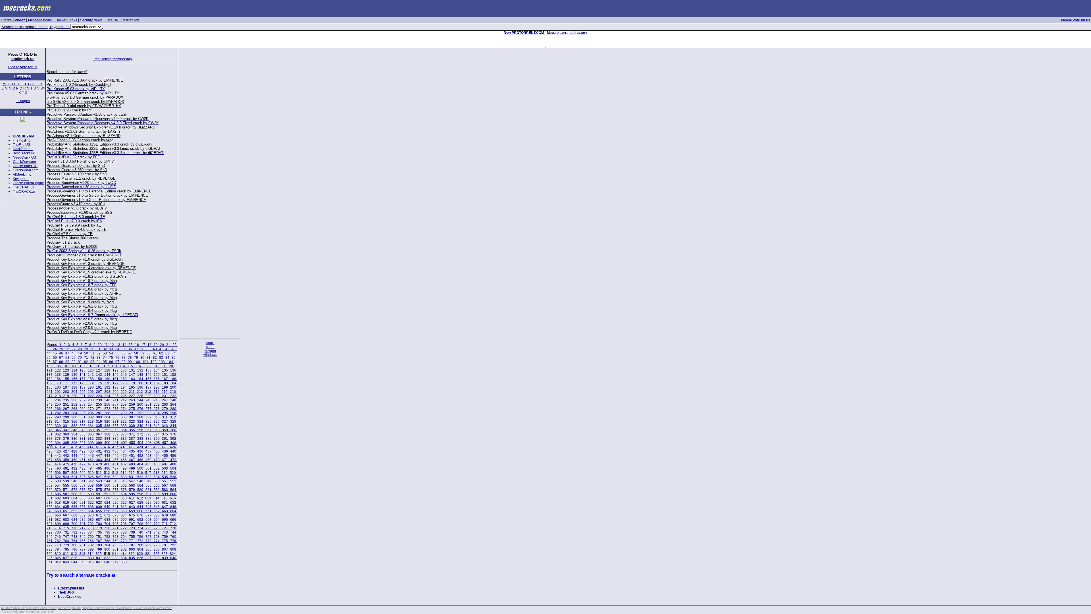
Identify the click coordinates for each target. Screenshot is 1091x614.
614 (156, 498)
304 (107, 417)
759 (165, 537)
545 (115, 481)
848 (107, 562)
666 (58, 515)
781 (83, 545)
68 (67, 358)
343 (165, 426)
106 (58, 366)
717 (83, 528)
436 (140, 451)
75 (111, 358)
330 (58, 426)
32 (105, 349)
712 (173, 524)
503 (165, 468)
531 (132, 477)
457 (50, 460)
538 (58, 481)
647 (165, 507)
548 (140, 481)
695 (165, 520)
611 (132, 498)
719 (99, 528)
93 (92, 362)
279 (165, 409)
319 (99, 422)
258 (124, 404)
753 (115, 537)
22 (174, 345)
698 (58, 524)
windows (210, 355)
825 (50, 558)
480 (107, 464)
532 (140, 477)
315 (66, 422)
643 (132, 507)
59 (142, 353)
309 (148, 417)
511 (99, 473)
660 (140, 511)
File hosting (22, 140)
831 (99, 558)
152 (173, 375)
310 (157, 417)
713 (50, 528)
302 (91, 417)
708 (140, 524)
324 (140, 422)
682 (58, 520)
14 (124, 345)
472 (173, 460)
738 (124, 532)
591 (99, 494)
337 (115, 426)
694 (157, 520)
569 (50, 490)
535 (165, 477)
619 (66, 503)
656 (107, 511)
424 (173, 447)
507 (66, 473)
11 (106, 345)
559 (99, 486)
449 (115, 456)
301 (83, 417)
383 (99, 439)
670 (91, 515)
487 (165, 464)
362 (58, 434)
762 (58, 541)
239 (99, 400)
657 (115, 511)
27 (74, 349)
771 (132, 541)
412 (74, 447)
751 (99, 537)
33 (111, 349)
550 (157, 481)
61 (155, 353)
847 (99, 562)
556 (74, 486)
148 (140, 375)
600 (173, 494)
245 (148, 400)
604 (74, 498)
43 (174, 349)
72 (92, 358)
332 (74, 426)
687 (99, 520)
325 (148, 422)
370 (124, 434)
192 (107, 387)
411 (66, 447)
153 (50, 379)
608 (107, 498)
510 (91, 473)
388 (140, 439)
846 (91, 562)
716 (74, 528)
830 (91, 558)
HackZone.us (23, 149)
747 (66, 537)
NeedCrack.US (24, 157)
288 (107, 413)
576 (107, 490)
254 (91, 404)
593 (115, 494)
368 (107, 434)
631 (165, 503)
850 (124, 562)
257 (115, 404)
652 (74, 511)
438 (157, 451)
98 (124, 362)
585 (50, 494)
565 (148, 486)
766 (91, 541)
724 (140, 528)
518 (156, 473)
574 (91, 490)
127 (99, 370)
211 (132, 392)
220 (74, 396)
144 (107, 375)
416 (107, 447)
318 (91, 422)
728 (173, 528)
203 (66, 392)
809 (50, 554)
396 (74, 443)
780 (74, 545)
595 (132, 494)
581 (148, 490)
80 (142, 358)
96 (111, 362)
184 (173, 383)
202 (58, 392)
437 (148, 451)
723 (132, 528)
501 (148, 468)
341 (148, 426)
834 (124, 558)
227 (132, 396)
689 (115, 520)
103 (162, 362)
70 (80, 358)
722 (124, 528)
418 (123, 447)
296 (173, 413)
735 (99, 532)
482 (124, 464)
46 (61, 353)
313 (50, 422)
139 (66, 375)
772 (140, 541)
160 (107, 379)
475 (66, 464)
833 (115, 558)
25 (61, 349)
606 (91, 498)
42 (167, 349)
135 (165, 370)
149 (148, 375)
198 (157, 387)
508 (74, 473)
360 (173, 430)
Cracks (6, 20)
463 (99, 460)
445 (83, 456)
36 (130, 349)
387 (132, 439)
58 (136, 353)
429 (83, 451)
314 (58, 422)
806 (157, 549)
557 (83, 486)
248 (173, 400)
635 (66, 507)
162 (124, 379)
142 (91, 375)
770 (124, 541)
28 (80, 349)
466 (124, 460)
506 (58, 473)
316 (74, 422)
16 (137, 345)
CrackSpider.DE (25, 166)
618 (58, 503)
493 (83, 468)
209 (115, 392)
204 (74, 392)
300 (74, 417)
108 (74, 366)
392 (173, 439)
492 (74, 468)
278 (157, 409)
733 (83, 532)
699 (66, 524)
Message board (40, 20)
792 (173, 545)
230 (157, 396)
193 (115, 387)
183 (165, 383)
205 (83, 392)
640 (107, 507)
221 (83, 396)
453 (148, 456)
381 (83, 439)
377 (50, 439)
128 (107, 370)
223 (99, 396)
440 (173, 451)
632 (173, 503)
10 (100, 345)
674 (124, 515)
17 (143, 345)
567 (165, 486)
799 (99, 549)
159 (99, 379)
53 (105, 353)
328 (173, 422)
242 (124, 400)
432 (107, 451)
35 (124, 349)
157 (83, 379)
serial (210, 347)
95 (105, 362)
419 (132, 447)
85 (174, 358)
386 (124, 439)
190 (91, 387)
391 (165, 439)
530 (124, 477)
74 (105, 358)
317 (83, 422)
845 (83, 562)
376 (173, 434)
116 (138, 366)
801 (115, 549)
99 (130, 362)
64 (174, 353)
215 (165, 392)
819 (132, 554)
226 (124, 396)
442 (58, 456)
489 (50, 468)
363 (66, 434)
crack (210, 343)
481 (115, 464)
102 (154, 362)
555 (66, 486)
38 (142, 349)
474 (58, 464)
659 (132, 511)
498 (124, 468)
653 (83, 511)
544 (107, 481)
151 (165, 375)
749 (83, 537)
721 (115, 528)
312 (173, 417)
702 (91, 524)
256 (107, 404)
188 (74, 387)
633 (50, 507)
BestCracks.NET (25, 153)
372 (140, 434)
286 (91, 413)
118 (154, 366)
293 (148, 413)
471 (165, 460)
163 (132, 379)
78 (130, 358)
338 (124, 426)
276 (140, 409)
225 (115, 396)
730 (58, 532)
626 (124, 503)
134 (157, 370)
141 (83, 375)
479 (99, 464)
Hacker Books (66, 20)
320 (107, 422)
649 (50, 511)
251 (66, 404)
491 (66, 468)
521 (50, 477)
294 (157, 413)
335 (99, 426)
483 (132, 464)
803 (132, 549)
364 (74, 434)
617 (50, 503)
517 (148, 473)
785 (115, 545)
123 (66, 370)
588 (74, 494)
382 (91, 439)
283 (66, 413)
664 (173, 511)
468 (140, 460)
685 (83, 520)
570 (58, 490)
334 (91, 426)
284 (74, 413)
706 (124, 524)
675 (132, 515)
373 (148, 434)
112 (106, 366)
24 (55, 349)
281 (50, 413)
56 (124, 353)
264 (173, 404)
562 (124, 486)
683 (66, 520)
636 (74, 507)
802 (124, 549)
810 (58, 554)
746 (58, 537)
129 (115, 370)
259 (132, 404)
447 (99, 456)
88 (61, 362)
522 (58, 477)
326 (157, 422)
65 (49, 358)
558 (91, 486)
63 (167, 353)
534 (157, 477)
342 (157, 426)
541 (83, 481)
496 (107, 468)
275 (132, 409)
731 (66, 532)
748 (74, 537)
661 (148, 511)
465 (115, 460)
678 (157, 515)
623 (99, 503)
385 (115, 439)
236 (74, 400)
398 (91, 443)
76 (117, 358)
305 (115, 417)
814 (90, 554)
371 (132, 434)
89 (67, 362)
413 (82, 447)
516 (140, 473)
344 (173, 426)
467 (132, 460)
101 (145, 362)
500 (140, 468)
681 (50, 520)
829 (83, 558)
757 (148, 537)
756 (140, 537)
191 (99, 387)
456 (173, 456)
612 (140, 498)
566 (157, 486)
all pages (23, 101)
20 (162, 345)
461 (83, 460)
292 (140, 413)
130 (124, 370)
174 (91, 383)
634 (58, 507)
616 (173, 498)
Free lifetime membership (112, 59)
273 (115, 409)
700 (74, 524)
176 (107, 383)
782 (91, 545)
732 (74, 532)
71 (86, 358)
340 (140, 426)
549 (148, 481)
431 (99, 451)
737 (115, 532)
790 (157, 545)
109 (83, 366)
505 (50, 473)
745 (50, 537)
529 (115, 477)
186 (58, 387)
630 (157, 503)
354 (124, 430)
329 (50, 426)
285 (83, 413)
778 (58, 545)
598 (157, 494)
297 (50, 417)
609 (115, 498)
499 (132, 468)
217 (50, 396)
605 (83, 498)
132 (140, 370)
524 (74, 477)
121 (50, 370)
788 (140, 545)
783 (99, 545)
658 (124, 511)
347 (66, 430)
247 (165, 400)
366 (91, 434)
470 (157, 460)
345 (50, 430)
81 (149, 358)
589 (83, 494)
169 (50, 383)
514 (123, 473)
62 (161, 353)
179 (132, 383)
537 (50, 481)
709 (148, 524)
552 (173, 481)
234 (58, 400)
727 (165, 528)
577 (115, 490)
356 (140, 430)
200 (173, 387)
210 (124, 392)
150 (157, 375)
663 (165, 511)
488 (173, 464)
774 (157, 541)
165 (148, 379)
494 (91, 468)
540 (74, 481)
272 (107, 409)
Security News (91, 20)
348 (74, 430)
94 (99, 362)
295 (165, 413)
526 (91, 477)
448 (107, 456)
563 (132, 486)
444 (74, 456)
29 (86, 349)
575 (99, 490)
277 (148, 409)
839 (165, 558)
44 (49, 353)
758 (157, 537)
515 (132, 473)
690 (124, 520)
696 (173, 520)
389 (148, 439)
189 (83, 387)
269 (83, 409)
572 (74, 490)
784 (107, 545)
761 (50, 541)
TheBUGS (66, 592)
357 (148, 430)
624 (107, 503)
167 (165, 379)
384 (107, 439)
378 (58, 439)
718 (91, 528)
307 (132, 417)
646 (157, 507)
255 (99, 404)
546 (124, 481)
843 (66, 562)
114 (122, 366)
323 (132, 422)
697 (50, 524)
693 (148, 520)
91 (80, 362)
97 (117, 362)
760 (173, 537)
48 (74, 353)
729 (50, 532)
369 (115, 434)
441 (50, 456)
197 (148, 387)
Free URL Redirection (122, 20)
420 (140, 447)
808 (173, 549)
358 (157, 430)
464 (107, 460)
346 (58, 430)
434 (124, 451)
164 (140, 379)
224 (107, 396)
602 (58, 498)
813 (82, 554)
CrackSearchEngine (28, 183)
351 (99, 430)
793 (50, 549)
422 (156, 447)
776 (173, 541)
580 (140, 490)
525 (83, 477)
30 (92, 349)
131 (132, 370)
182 (157, 383)
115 (130, 366)
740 (140, 532)
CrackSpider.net (71, 588)
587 (66, 494)
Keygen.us (21, 179)
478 (91, 464)
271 (99, 409)
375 (165, 434)
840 (173, 558)
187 (66, 387)
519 (165, 473)
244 (140, 400)
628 (140, 503)
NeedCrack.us (69, 597)
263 (165, 404)
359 (165, 430)
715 (66, 528)
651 (66, 511)
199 (165, 387)
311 (165, 417)
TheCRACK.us (24, 192)
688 (107, 520)
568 (173, 486)
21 (168, 345)
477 (83, 464)
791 (165, 545)
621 (83, 503)
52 (99, 353)
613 (148, 498)
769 (115, 541)
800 (107, 549)
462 (91, 460)
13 (118, 345)
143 (99, 375)
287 (99, 413)
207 (99, 392)
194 (124, 387)
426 (58, 451)
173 (83, 383)
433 (115, 451)
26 (67, 349)
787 (132, 545)
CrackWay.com (24, 162)
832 (107, 558)
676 (140, 515)
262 (157, 404)
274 (124, 409)
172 (74, 383)
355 (132, 430)
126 (91, 370)
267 (66, 409)
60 (149, 353)
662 (157, 511)
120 (170, 366)
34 (117, 349)
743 (165, 532)
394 (58, 443)
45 (55, 353)
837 (148, 558)
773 (148, 541)
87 (55, 362)
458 (58, 460)
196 (140, 387)
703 (99, 524)
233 (50, 400)
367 (99, 434)
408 (173, 443)
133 (148, 370)
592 (107, 494)
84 (167, 358)
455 (165, 456)
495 (99, 468)
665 (50, 515)
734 (91, 532)
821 (148, 554)
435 (132, 451)
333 (83, 426)
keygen (210, 351)
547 (132, 481)
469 (148, 460)
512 (107, 473)
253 (83, 404)
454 (157, 456)
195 (132, 387)
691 (132, 520)
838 (157, 558)
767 (99, 541)
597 (148, 494)
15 (131, 345)
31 (99, 349)
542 (91, 481)
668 (74, 515)
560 (107, 486)
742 (157, 532)
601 (50, 498)
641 (115, 507)
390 (157, 439)
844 (74, 562)
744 (173, 532)
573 (83, 490)
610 (124, 498)
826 (58, 558)
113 (114, 366)
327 (165, 422)
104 (170, 362)
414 (90, 447)
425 (50, 451)
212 (140, 392)
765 (83, 541)
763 (66, 541)
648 (173, 507)
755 (132, 537)
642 (124, 507)
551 (165, 481)
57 (130, 353)
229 (148, 396)
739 (132, 532)
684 (74, 520)
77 (124, 358)
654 (91, 511)
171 (66, 383)
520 (173, 473)
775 (165, 541)
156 (74, 379)
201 (50, 392)
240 (107, 400)
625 (115, 503)
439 (165, 451)
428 (74, 451)
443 (66, 456)
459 (66, 460)
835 (132, 558)
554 (58, 486)
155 (66, 379)
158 (91, 379)
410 (58, 447)
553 (50, 486)
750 (91, 537)
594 (124, 494)
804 (140, 549)
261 (148, 404)
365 (83, 434)
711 (165, 524)
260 (140, 404)
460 (74, 460)
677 (148, 515)
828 (74, 558)
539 (66, 481)
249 (50, 404)
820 (140, 554)
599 (165, 494)
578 (124, 490)
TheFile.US (21, 145)
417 (115, 447)
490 (58, 468)
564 (140, 486)
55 (117, 353)
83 (161, 358)
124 (74, 370)
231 (165, 396)
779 (66, 545)
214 (156, 392)
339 (132, 426)
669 (83, 515)
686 (91, 520)
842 (58, 562)
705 (115, 524)
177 (115, 383)
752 (107, 537)
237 (83, 400)
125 (83, 370)
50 (86, 353)
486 (157, 464)
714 (58, 528)
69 (74, 358)
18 (149, 345)
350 (91, 430)
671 (99, 515)
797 (83, 549)
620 (74, 503)
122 (58, 370)
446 (91, 456)
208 (107, 392)
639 (99, 507)
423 (165, 447)
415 (99, 447)
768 (107, 541)
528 (107, 477)
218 (58, 396)
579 (132, 490)
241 (115, 400)
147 (132, 375)
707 (132, 524)
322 (124, 422)
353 (115, 430)
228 (140, 396)
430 (91, 451)
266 (58, 409)
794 (58, 549)
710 (157, 524)
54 (111, 353)
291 (132, 413)
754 (124, 537)
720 (107, 528)
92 (86, 362)
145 (115, 375)
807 (165, 549)
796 (74, 549)
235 (66, 400)
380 (74, 439)
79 (136, 358)
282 (58, 413)
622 (91, 503)
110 (90, 366)
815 (99, 554)
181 (148, 383)
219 (66, 396)
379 (66, 439)
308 (140, 417)
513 (115, 473)
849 (115, 562)
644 (140, 507)
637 (83, 507)
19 (156, 345)
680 (173, 515)
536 (173, 477)
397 (83, 443)
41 (161, 349)
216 (173, 392)
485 (148, 464)
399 (99, 443)
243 (132, 400)
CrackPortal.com (25, 170)
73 (99, 358)
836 (140, 558)
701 (83, 524)
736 (107, 532)
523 (66, 477)
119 (162, 366)
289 (115, 413)
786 (124, 545)
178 (124, 383)
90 (74, 362)
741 (148, 532)
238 (91, 400)
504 (173, 468)
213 (148, 392)
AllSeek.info (22, 175)
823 (165, 554)
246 (157, 400)
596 (140, 494)
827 (66, 558)
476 (74, 464)
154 (58, 379)
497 (115, 468)
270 (91, 409)
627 (132, 503)
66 (55, 358)
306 (124, 417)
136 (173, 370)
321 (115, 422)
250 (58, 404)
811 (66, 554)
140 (74, 375)
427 (66, 451)
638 (91, 507)
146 (124, 375)
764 (74, 541)
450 (124, 456)
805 (148, 549)
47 (67, 353)
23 (49, 349)
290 (124, 413)
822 (156, 554)
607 (99, 498)
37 (136, 349)
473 (50, 464)
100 (137, 362)
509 (83, 473)
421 (148, 447)
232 (173, 396)
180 (140, 383)
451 (132, 456)
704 (107, 524)
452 (140, 456)
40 (155, 349)
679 (165, 515)
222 (91, 396)
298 (58, 417)
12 (112, 345)
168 (173, 379)
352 (107, 430)
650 (58, 511)
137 (50, 375)
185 (50, 387)
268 (74, 409)
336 (107, 426)
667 (66, 515)
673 (115, 515)
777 (50, 545)
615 (165, 498)
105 (50, 366)
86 (49, 362)
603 (66, 498)
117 (146, 366)
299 (66, 417)
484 (140, 464)
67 (61, 358)
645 (148, 507)
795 (66, 549)
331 (66, 426)
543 (99, 481)
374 (157, 434)
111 (98, 366)
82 (155, 358)
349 (83, 430)
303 (99, 417)
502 (157, 468)
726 (157, 528)
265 (50, 409)
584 (173, 490)
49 (80, 353)
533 (148, 477)
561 (115, 486)
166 (157, 379)
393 (50, 443)
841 (50, 562)
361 (50, 434)
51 (92, 353)
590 (91, 494)
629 (148, 503)
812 (74, 554)
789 (148, 545)
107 (66, 366)
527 (99, 477)
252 (74, 404)
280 (173, 409)
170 (58, 383)
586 (58, 494)
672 (107, 515)
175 (99, 383)
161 (115, 379)
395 (66, 443)
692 (140, 520)
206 (91, 392)
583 (165, 490)
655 (99, 511)
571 (66, 490)
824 (173, 554)
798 (91, 549)
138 (58, 375)
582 (157, 490)
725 (148, 528)
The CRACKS (23, 187)
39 (149, 349)
